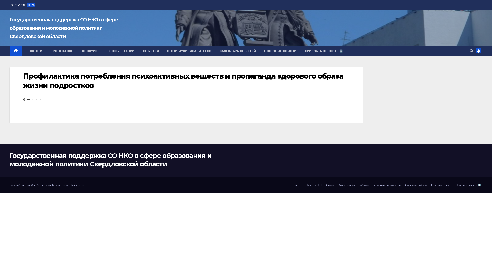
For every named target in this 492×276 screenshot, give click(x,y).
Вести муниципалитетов (189, 51)
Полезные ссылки (280, 51)
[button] (471, 51)
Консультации (121, 51)
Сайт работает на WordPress (27, 185)
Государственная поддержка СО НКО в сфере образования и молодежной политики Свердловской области (64, 28)
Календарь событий (238, 51)
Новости (34, 51)
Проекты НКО (62, 51)
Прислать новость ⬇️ (324, 51)
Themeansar (77, 185)
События (151, 51)
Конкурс (90, 51)
